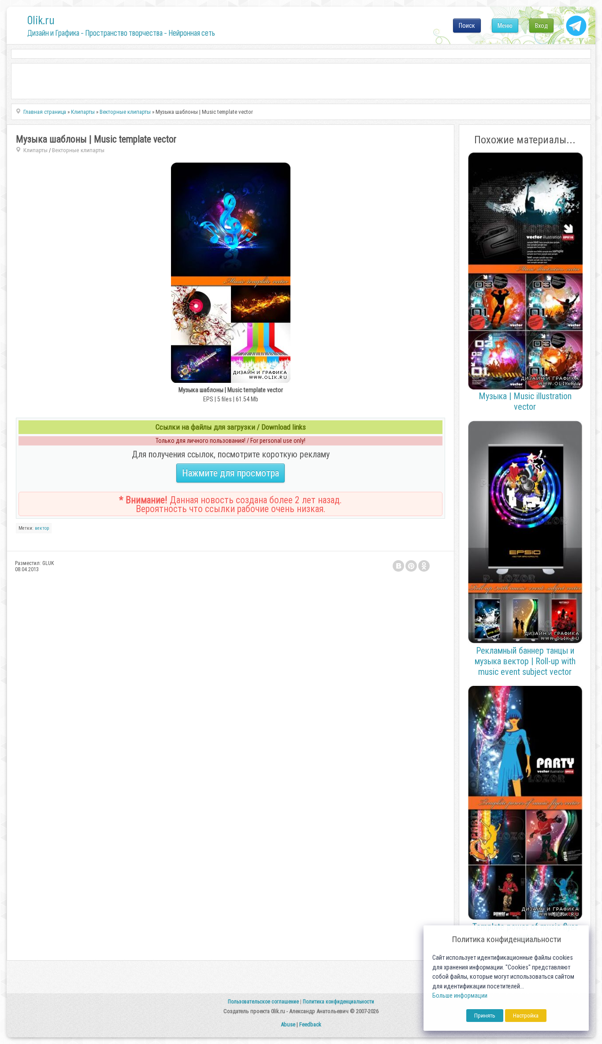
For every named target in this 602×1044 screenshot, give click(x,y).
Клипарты (35, 150)
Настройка (526, 1015)
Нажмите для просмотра (230, 473)
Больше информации (459, 995)
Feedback (310, 1024)
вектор (42, 528)
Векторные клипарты (78, 150)
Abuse (288, 1024)
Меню (505, 25)
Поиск (467, 25)
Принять (484, 1015)
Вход (541, 25)
